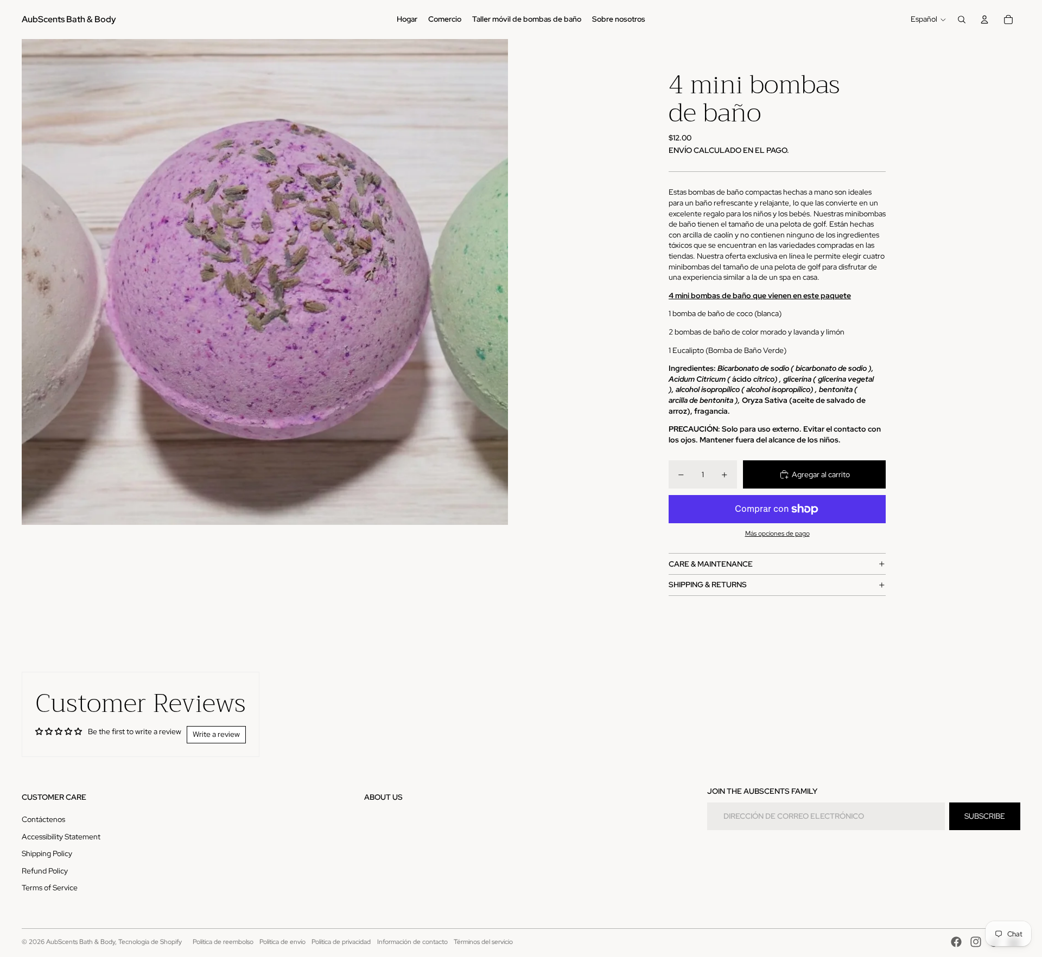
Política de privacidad (341, 941)
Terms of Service (50, 887)
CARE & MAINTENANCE (711, 564)
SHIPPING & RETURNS (708, 584)
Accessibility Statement (61, 837)
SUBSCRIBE (984, 816)
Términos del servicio (483, 941)
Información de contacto (412, 941)
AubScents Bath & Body (80, 941)
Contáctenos (43, 819)
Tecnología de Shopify (150, 941)
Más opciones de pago (777, 533)
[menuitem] (407, 19)
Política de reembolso (223, 941)
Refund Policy (45, 871)
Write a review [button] (216, 734)
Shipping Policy (47, 853)
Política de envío (282, 941)
